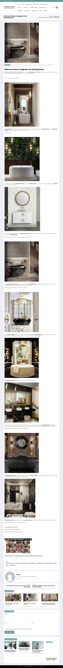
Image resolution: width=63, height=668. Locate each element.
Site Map (45, 10)
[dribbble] (55, 0)
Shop (41, 10)
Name (5, 622)
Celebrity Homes (9, 7)
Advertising (35, 4)
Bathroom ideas (18, 563)
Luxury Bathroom (32, 563)
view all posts (18, 578)
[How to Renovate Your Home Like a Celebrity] (31, 597)
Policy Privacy (27, 10)
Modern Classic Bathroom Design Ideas (12, 529)
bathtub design (25, 563)
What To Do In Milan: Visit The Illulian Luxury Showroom (12, 604)
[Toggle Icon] (57, 7)
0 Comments (19, 66)
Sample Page (35, 10)
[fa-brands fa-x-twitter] (54, 0)
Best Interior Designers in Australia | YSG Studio (51, 659)
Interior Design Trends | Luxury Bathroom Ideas (13, 531)
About (23, 4)
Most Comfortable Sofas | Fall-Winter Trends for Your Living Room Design (49, 604)
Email (32, 622)
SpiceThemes (42, 666)
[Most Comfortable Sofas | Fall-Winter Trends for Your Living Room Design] (50, 597)
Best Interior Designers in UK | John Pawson (37, 651)
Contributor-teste (33, 7)
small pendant (12, 565)
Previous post (28, 584)
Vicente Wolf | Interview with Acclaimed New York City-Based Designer (18, 586)
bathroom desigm (9, 563)
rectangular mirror (49, 563)
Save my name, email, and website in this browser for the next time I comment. (19, 629)
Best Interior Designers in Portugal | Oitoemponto (24, 649)
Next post (34, 584)
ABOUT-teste (29, 4)
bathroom (56, 183)
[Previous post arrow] (4, 585)
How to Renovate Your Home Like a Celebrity (30, 604)
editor (6, 66)
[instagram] (57, 0)
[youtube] (58, 0)
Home (19, 4)
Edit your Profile (32, 576)
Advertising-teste (44, 4)
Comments (6, 613)
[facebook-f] (53, 0)
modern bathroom (40, 563)
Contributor (25, 7)
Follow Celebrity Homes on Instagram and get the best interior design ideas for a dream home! (23, 555)
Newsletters (20, 10)
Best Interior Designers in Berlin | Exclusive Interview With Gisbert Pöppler (43, 586)
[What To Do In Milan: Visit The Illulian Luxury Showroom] (13, 597)
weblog (7, 602)
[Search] (53, 7)
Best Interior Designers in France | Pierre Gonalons (10, 651)
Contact (19, 7)
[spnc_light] (54, 7)
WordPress (30, 666)
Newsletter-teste (43, 7)
